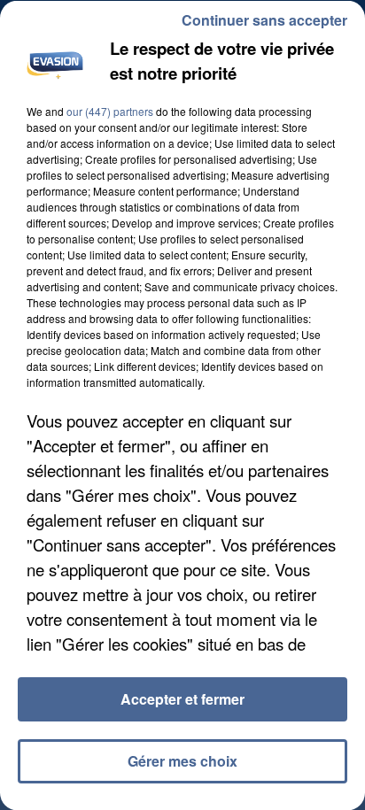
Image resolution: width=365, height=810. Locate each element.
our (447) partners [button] (109, 110)
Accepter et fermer (182, 699)
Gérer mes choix (182, 761)
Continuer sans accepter (264, 19)
